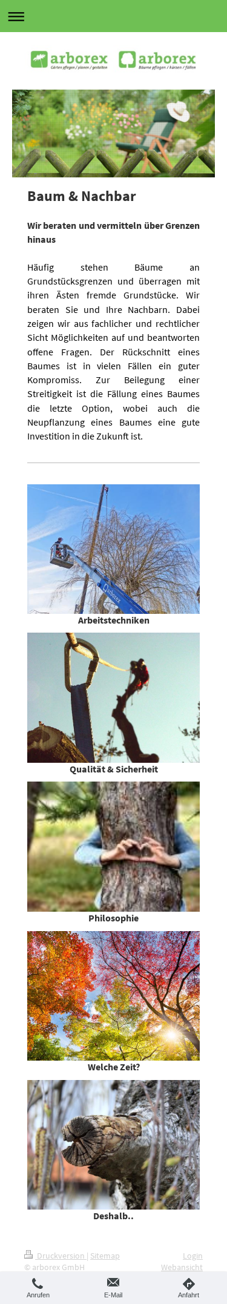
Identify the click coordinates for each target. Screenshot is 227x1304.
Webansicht (182, 1267)
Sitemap (105, 1255)
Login (193, 1255)
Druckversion (61, 1255)
